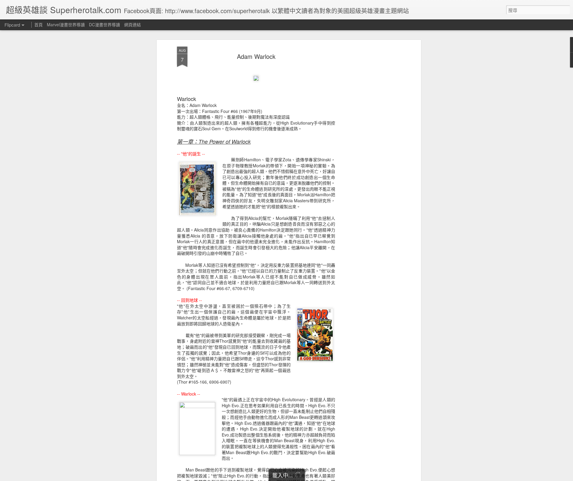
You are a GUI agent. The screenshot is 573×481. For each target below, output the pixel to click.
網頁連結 (132, 24)
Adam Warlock (256, 56)
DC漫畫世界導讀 (104, 24)
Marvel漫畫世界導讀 (66, 24)
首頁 (38, 24)
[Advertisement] (368, 140)
